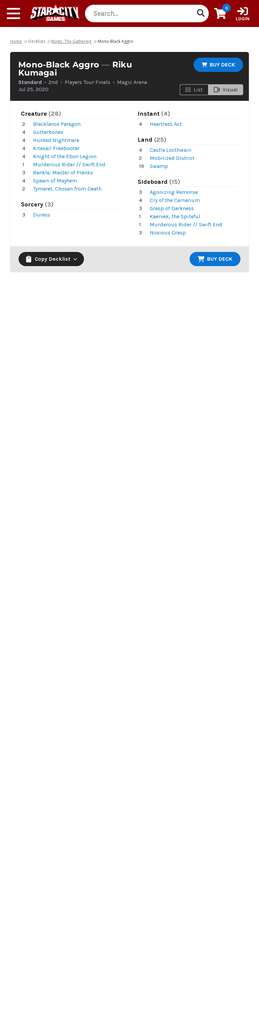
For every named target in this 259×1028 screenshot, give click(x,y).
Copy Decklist (52, 259)
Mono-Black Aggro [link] (115, 41)
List (198, 89)
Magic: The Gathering (71, 41)
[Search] (201, 13)
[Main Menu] (13, 13)
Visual (230, 89)
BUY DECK (222, 64)
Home (16, 41)
